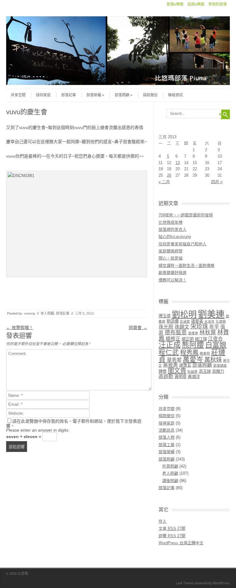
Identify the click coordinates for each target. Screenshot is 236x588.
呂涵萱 (185, 321)
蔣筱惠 (170, 365)
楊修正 (173, 338)
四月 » (216, 181)
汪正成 (170, 345)
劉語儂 (173, 321)
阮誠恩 (192, 371)
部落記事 (68, 95)
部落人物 (167, 437)
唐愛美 (197, 321)
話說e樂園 (195, 4)
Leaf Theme (185, 583)
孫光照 (166, 326)
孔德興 (221, 321)
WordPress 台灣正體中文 (181, 543)
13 (177, 162)
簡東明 (205, 353)
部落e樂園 (175, 4)
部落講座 (220, 365)
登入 (163, 521)
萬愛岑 (193, 359)
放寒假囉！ (19, 327)
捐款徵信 (150, 95)
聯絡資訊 (175, 95)
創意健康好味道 (173, 272)
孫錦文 (182, 326)
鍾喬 (163, 371)
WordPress (221, 583)
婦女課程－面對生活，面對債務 (186, 265)
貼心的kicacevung (175, 236)
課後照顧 (170, 480)
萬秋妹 (213, 359)
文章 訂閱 (172, 528)
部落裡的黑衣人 (173, 229)
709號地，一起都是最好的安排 (186, 215)
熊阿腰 (193, 345)
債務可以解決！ (173, 280)
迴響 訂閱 (172, 536)
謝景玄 (185, 365)
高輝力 (218, 371)
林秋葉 (207, 332)
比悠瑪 (23, 573)
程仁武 (169, 352)
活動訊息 (167, 430)
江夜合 (215, 338)
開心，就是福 (171, 258)
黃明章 (181, 376)
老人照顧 (47, 313)
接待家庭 (43, 95)
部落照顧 (122, 95)
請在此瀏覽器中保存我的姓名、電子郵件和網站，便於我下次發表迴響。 (73, 423)
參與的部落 (217, 4)
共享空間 (18, 95)
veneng (29, 313)
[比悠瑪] (118, 83)
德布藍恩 (176, 332)
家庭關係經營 (171, 251)
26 (169, 175)
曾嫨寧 (193, 333)
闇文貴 (177, 370)
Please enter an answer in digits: (37, 430)
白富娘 (215, 345)
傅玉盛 (165, 316)
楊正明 (188, 339)
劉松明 (184, 314)
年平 (214, 326)
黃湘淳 (194, 376)
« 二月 (164, 181)
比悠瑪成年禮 (171, 222)
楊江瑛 (201, 339)
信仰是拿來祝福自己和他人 (182, 244)
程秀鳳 (189, 352)
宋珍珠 (199, 326)
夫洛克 (209, 321)
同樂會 (138, 327)
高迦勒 (166, 376)
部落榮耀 (93, 95)
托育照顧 (170, 466)
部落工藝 (167, 444)
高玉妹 (205, 371)
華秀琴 (174, 360)
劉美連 (211, 314)
